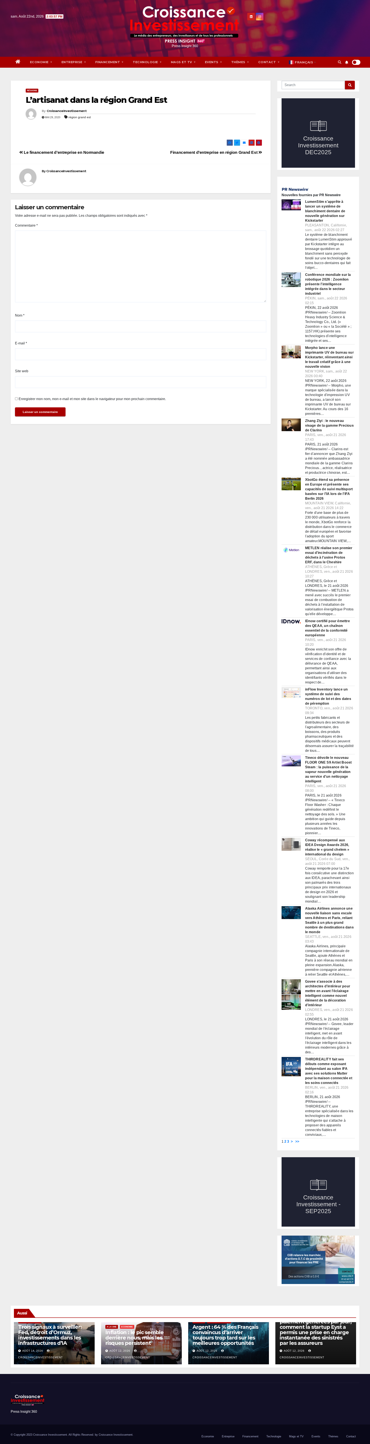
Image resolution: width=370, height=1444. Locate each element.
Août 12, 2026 (119, 1350)
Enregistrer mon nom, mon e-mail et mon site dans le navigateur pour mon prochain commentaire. (92, 399)
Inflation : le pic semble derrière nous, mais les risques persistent (134, 1337)
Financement (108, 62)
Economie (40, 62)
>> (297, 1141)
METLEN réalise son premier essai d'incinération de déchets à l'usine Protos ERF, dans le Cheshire (328, 555)
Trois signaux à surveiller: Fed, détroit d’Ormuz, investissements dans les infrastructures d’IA (50, 1335)
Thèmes (238, 62)
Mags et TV (182, 62)
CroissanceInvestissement (67, 111)
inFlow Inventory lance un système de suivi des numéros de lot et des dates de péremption (328, 696)
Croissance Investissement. (116, 1434)
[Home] (18, 62)
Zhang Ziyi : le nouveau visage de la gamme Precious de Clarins (329, 425)
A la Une (112, 1327)
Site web (21, 371)
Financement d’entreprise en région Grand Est (214, 152)
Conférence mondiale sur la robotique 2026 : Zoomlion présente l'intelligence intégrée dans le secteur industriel (328, 284)
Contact (267, 62)
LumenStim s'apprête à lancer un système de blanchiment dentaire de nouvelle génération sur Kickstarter (325, 211)
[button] (339, 62)
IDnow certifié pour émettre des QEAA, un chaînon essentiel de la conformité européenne (327, 628)
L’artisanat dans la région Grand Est (96, 100)
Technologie (146, 62)
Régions (32, 90)
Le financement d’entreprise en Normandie (63, 152)
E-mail (21, 343)
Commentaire (26, 225)
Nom (19, 315)
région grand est (80, 117)
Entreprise (72, 62)
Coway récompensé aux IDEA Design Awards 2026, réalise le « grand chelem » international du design (327, 847)
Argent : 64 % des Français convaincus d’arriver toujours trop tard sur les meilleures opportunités (225, 1335)
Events (212, 62)
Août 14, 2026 (32, 1350)
